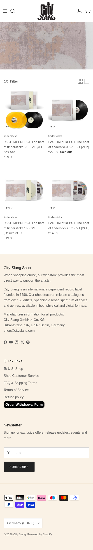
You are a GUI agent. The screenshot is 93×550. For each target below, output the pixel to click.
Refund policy (14, 397)
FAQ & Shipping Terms (20, 383)
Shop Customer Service (21, 375)
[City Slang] (46, 11)
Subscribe (19, 467)
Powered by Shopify (39, 534)
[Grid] (80, 81)
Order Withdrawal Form (24, 404)
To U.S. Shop (13, 369)
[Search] (15, 11)
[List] (86, 81)
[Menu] (5, 11)
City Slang (19, 534)
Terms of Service (16, 390)
